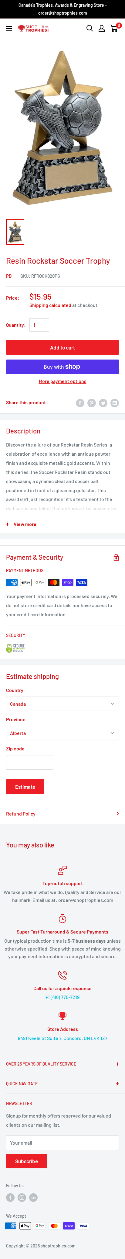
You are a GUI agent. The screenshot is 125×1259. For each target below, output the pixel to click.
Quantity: (16, 325)
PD (9, 276)
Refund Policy (20, 813)
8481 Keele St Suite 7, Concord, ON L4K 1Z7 (62, 1038)
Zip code (15, 748)
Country (14, 690)
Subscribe (26, 1161)
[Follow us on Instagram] (22, 1197)
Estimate (25, 787)
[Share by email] (114, 402)
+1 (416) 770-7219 (62, 997)
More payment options (62, 381)
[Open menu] (9, 28)
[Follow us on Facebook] (10, 1197)
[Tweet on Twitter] (103, 402)
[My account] (102, 28)
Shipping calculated (50, 305)
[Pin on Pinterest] (91, 402)
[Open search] (89, 28)
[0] (114, 28)
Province (15, 719)
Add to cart (62, 347)
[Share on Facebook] (80, 402)
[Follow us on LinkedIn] (33, 1197)
